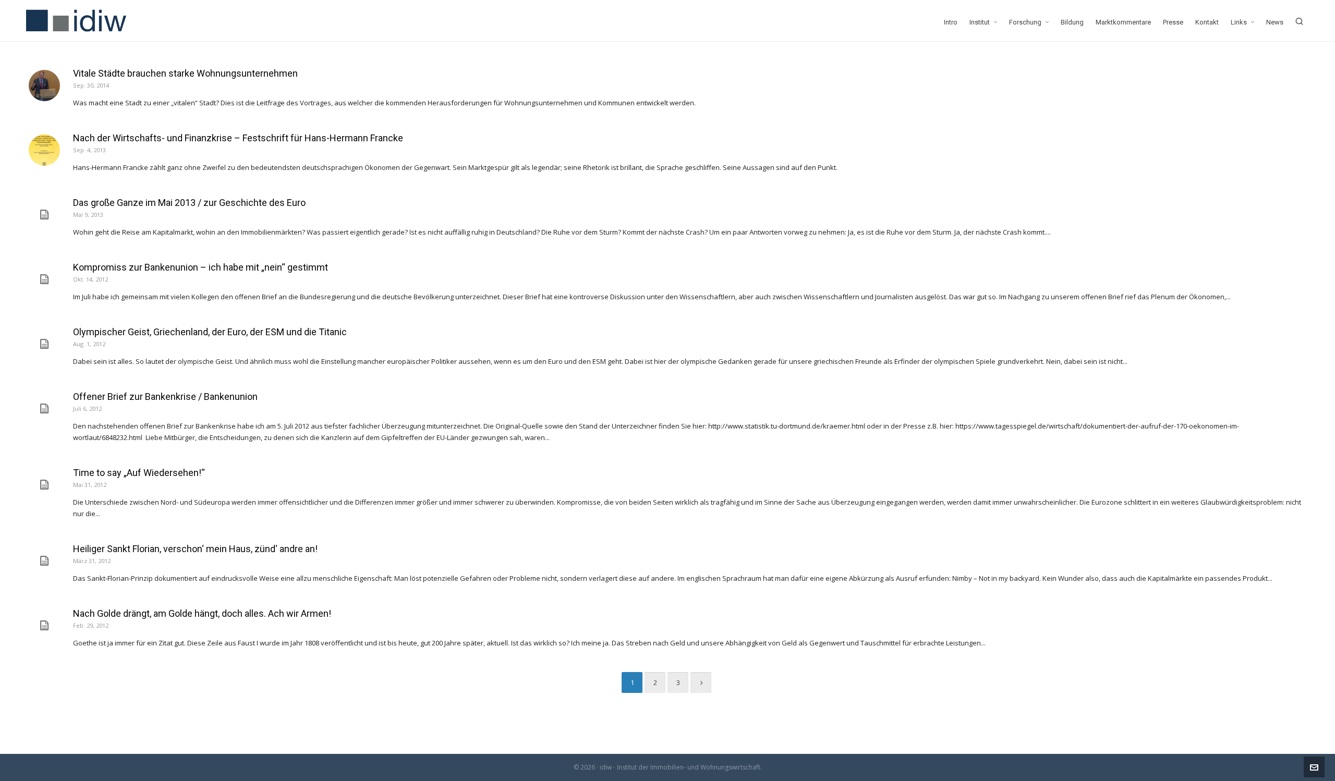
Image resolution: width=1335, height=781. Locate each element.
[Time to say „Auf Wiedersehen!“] (44, 485)
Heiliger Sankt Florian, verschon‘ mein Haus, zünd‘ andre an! (195, 548)
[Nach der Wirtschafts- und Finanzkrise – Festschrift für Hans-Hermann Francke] (44, 150)
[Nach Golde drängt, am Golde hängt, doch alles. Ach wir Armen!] (44, 625)
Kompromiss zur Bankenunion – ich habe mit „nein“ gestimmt (200, 267)
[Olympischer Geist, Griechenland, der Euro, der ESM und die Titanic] (44, 344)
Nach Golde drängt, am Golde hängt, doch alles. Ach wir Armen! (202, 613)
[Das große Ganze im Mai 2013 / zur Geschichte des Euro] (44, 215)
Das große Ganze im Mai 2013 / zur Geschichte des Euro (189, 202)
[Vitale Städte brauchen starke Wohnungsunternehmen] (44, 85)
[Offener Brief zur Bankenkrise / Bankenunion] (44, 408)
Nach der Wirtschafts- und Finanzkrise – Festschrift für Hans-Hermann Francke (238, 137)
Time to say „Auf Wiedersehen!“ (139, 472)
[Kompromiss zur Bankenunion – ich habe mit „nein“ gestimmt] (44, 279)
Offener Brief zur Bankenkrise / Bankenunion (165, 396)
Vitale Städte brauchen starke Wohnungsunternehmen (185, 73)
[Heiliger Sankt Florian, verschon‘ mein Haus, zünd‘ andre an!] (44, 561)
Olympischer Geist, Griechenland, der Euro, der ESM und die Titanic (210, 331)
